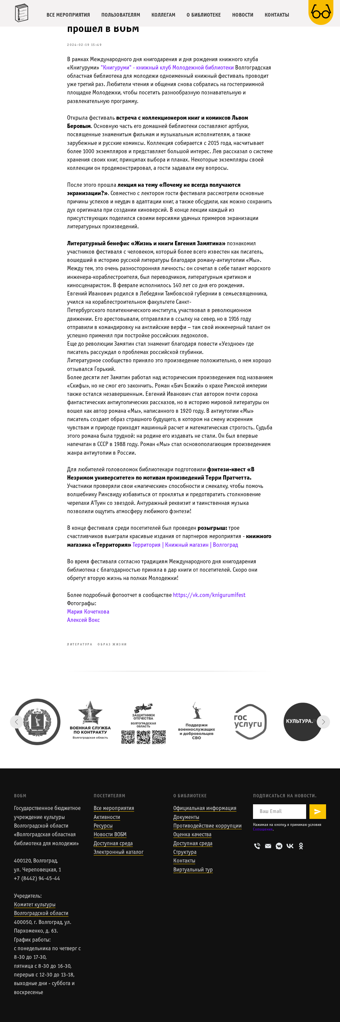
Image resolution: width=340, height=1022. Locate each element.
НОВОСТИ (242, 15)
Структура (185, 852)
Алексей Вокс (83, 620)
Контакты (184, 861)
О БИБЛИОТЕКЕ (204, 15)
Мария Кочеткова (88, 612)
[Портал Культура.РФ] (303, 722)
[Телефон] (257, 846)
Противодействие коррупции (207, 826)
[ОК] (301, 846)
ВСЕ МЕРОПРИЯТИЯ (68, 15)
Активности (107, 817)
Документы (186, 817)
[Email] (268, 846)
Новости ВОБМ (110, 835)
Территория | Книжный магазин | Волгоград (185, 545)
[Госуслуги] (249, 722)
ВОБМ (20, 796)
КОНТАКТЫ (277, 15)
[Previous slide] (16, 722)
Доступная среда (113, 844)
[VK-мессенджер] (279, 846)
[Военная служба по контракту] (90, 722)
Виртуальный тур (193, 870)
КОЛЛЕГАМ (163, 15)
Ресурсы (103, 826)
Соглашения (263, 830)
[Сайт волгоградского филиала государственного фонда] (143, 722)
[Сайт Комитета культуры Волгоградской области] (37, 722)
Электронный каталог (118, 852)
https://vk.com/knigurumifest (209, 595)
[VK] (290, 846)
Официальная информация (204, 808)
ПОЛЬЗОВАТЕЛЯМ (120, 15)
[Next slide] (323, 722)
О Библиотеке (190, 796)
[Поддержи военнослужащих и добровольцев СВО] (196, 722)
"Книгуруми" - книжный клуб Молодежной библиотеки (167, 68)
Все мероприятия (114, 808)
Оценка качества (192, 835)
